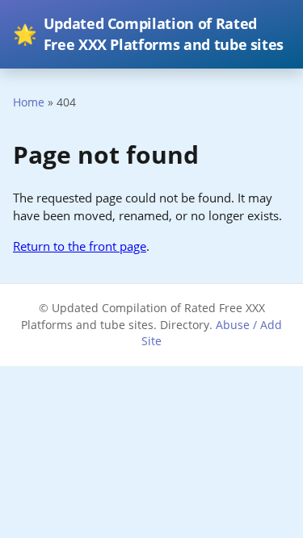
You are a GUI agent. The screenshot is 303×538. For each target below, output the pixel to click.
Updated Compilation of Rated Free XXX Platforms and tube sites (148, 34)
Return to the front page (79, 246)
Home (28, 102)
